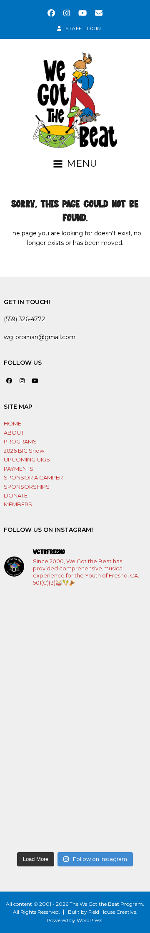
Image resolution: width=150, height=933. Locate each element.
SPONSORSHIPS (27, 486)
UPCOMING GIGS (27, 459)
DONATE (16, 495)
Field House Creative (112, 912)
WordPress (89, 920)
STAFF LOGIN (83, 28)
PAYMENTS (18, 468)
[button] (75, 163)
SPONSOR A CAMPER (33, 477)
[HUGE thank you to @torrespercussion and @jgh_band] (75, 720)
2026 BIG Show (24, 450)
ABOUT (14, 432)
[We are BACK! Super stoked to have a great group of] (75, 636)
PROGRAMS (20, 441)
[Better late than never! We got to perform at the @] (75, 805)
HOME (12, 423)
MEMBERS (18, 504)
